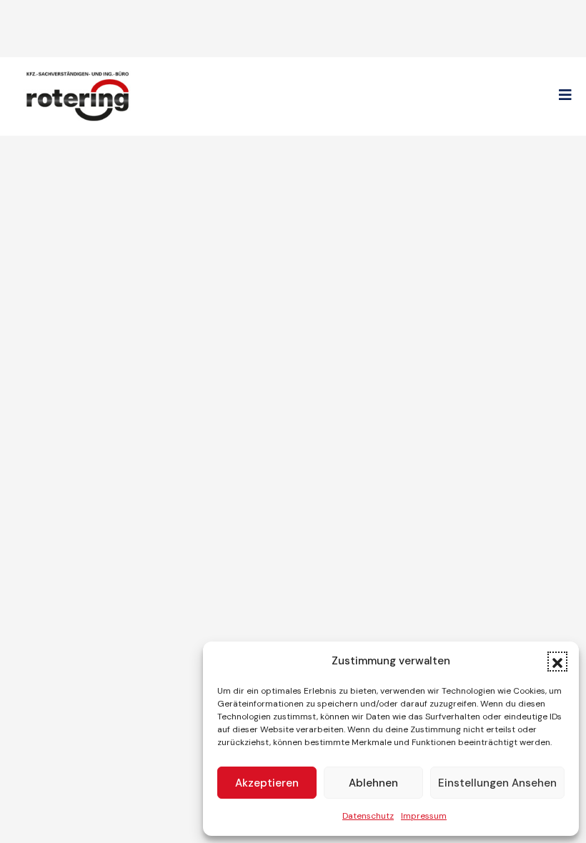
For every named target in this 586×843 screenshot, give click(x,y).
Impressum (424, 816)
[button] (557, 661)
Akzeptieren (267, 783)
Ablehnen (373, 783)
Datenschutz (368, 816)
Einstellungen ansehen (497, 783)
